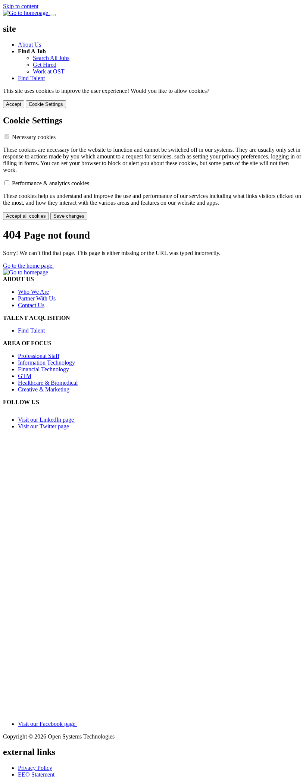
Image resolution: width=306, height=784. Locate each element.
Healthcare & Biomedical (48, 383)
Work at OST (49, 71)
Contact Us (31, 305)
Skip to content (20, 6)
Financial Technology (43, 369)
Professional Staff (38, 356)
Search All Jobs (51, 58)
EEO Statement (36, 774)
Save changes (68, 216)
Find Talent (31, 78)
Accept (13, 104)
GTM (24, 376)
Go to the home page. (28, 265)
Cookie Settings (46, 104)
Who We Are (33, 292)
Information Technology (46, 362)
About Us (29, 44)
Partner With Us (37, 298)
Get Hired (44, 65)
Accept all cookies (26, 216)
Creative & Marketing (43, 389)
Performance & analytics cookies (50, 183)
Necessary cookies (34, 137)
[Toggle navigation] (53, 15)
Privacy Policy (35, 768)
